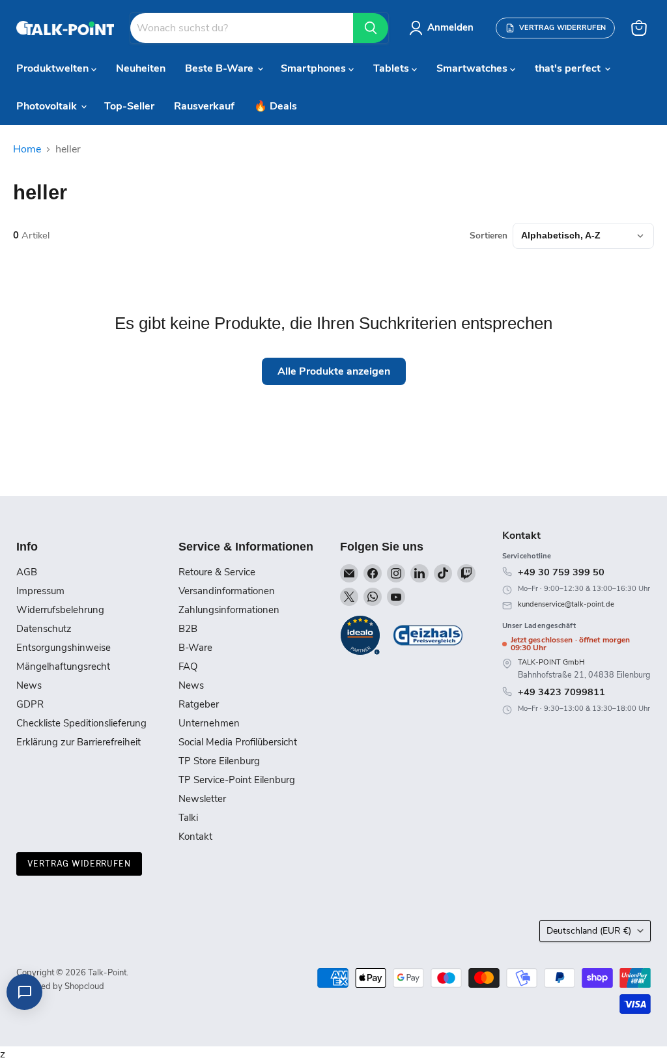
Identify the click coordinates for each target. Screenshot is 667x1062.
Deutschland (588, 931)
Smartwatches (473, 68)
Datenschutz (44, 628)
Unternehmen (209, 723)
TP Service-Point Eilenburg (236, 779)
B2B (187, 628)
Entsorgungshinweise (63, 647)
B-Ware (195, 647)
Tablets (392, 68)
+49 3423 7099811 (561, 691)
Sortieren (488, 236)
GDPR (30, 704)
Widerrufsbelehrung (60, 609)
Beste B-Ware (220, 68)
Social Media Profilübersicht (237, 742)
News (29, 685)
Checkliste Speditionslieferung (81, 723)
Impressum (40, 590)
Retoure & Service (216, 572)
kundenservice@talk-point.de (566, 604)
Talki (188, 817)
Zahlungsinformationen (228, 609)
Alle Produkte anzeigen (333, 371)
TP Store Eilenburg (219, 761)
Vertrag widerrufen (79, 863)
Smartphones (314, 68)
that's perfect (569, 68)
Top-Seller (129, 106)
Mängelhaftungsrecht (63, 666)
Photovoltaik (47, 106)
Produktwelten (53, 68)
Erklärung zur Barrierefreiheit (78, 742)
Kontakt (195, 836)
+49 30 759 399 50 (561, 572)
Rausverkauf (204, 106)
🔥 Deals (275, 106)
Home (27, 149)
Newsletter (202, 798)
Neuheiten (140, 68)
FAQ (187, 666)
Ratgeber (198, 704)
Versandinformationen (226, 590)
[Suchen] (370, 28)
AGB (26, 572)
